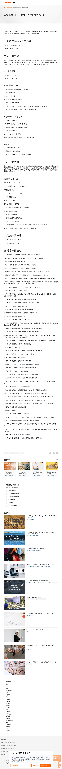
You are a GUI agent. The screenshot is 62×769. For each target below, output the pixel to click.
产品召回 (8, 694)
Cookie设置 (15, 765)
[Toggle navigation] (55, 2)
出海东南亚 (8, 715)
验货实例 (8, 701)
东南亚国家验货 (9, 690)
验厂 (7, 686)
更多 (57, 460)
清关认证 (8, 707)
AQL (7, 698)
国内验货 (8, 703)
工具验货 (8, 717)
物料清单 (8, 726)
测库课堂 (8, 711)
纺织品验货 (8, 724)
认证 (7, 688)
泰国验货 (8, 718)
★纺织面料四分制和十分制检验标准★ (20, 7)
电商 (7, 692)
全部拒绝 (35, 765)
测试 (7, 696)
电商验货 (8, 730)
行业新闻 (8, 705)
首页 (5, 7)
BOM (7, 728)
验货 (7, 684)
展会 (7, 709)
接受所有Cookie (45, 765)
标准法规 (8, 699)
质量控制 (8, 722)
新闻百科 (9, 7)
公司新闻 (8, 713)
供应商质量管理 (9, 720)
